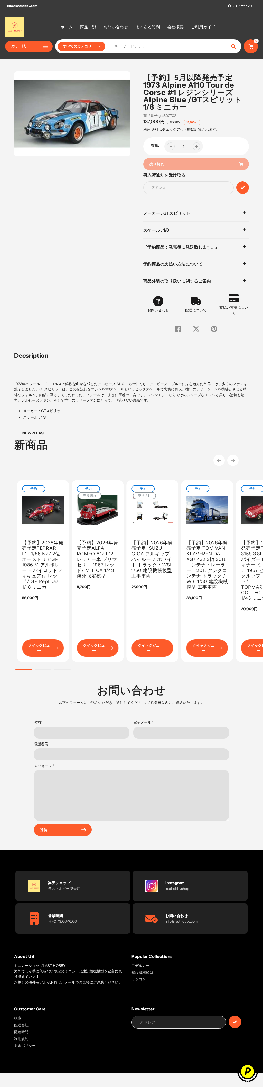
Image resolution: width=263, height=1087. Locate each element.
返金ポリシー (25, 1045)
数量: (155, 145)
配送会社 (21, 1025)
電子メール (143, 722)
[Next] (233, 460)
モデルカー (140, 965)
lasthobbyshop (177, 888)
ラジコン (139, 979)
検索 (17, 1018)
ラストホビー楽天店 (64, 888)
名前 (38, 722)
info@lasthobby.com (22, 6)
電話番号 (41, 744)
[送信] (235, 1022)
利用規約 (21, 1038)
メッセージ (44, 766)
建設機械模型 (142, 972)
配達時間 (21, 1031)
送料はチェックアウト (169, 129)
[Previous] (219, 460)
